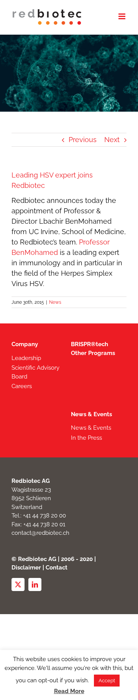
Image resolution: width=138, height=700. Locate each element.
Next (112, 140)
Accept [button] (107, 680)
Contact (56, 567)
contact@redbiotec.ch (40, 532)
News (55, 302)
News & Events (91, 414)
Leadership (26, 358)
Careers (22, 386)
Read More (69, 691)
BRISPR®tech (89, 344)
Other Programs (93, 353)
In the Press (86, 437)
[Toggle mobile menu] (122, 16)
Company (25, 344)
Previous (83, 140)
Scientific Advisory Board (35, 372)
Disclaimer (26, 567)
